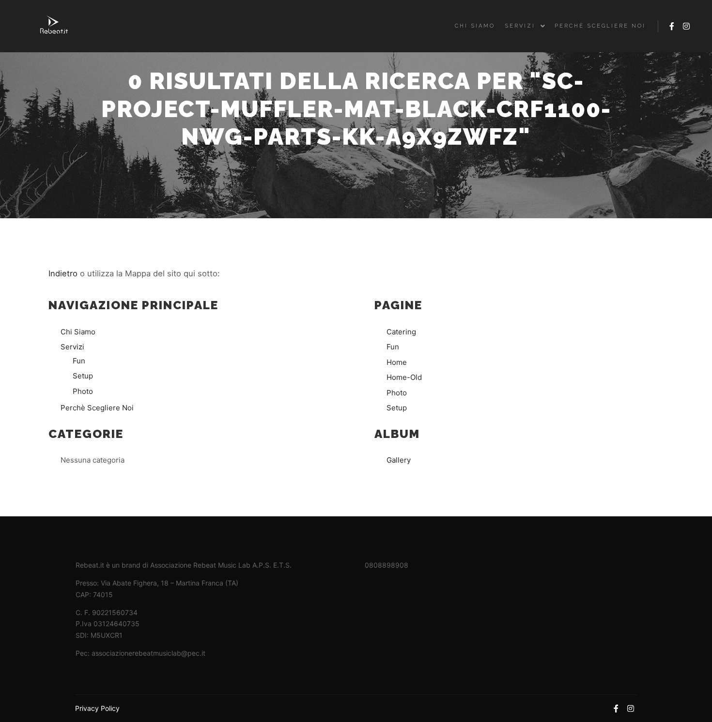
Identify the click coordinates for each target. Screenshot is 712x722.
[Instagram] (686, 26)
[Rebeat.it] (53, 26)
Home (397, 362)
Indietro (62, 273)
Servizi (72, 346)
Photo (83, 391)
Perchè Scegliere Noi (97, 407)
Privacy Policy (97, 708)
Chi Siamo (78, 331)
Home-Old (404, 377)
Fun (79, 360)
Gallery (399, 460)
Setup (83, 375)
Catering (401, 331)
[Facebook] (672, 26)
